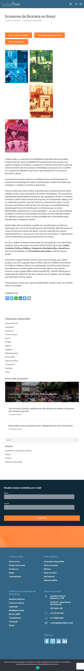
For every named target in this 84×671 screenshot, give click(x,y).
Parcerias (8, 458)
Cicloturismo (9, 331)
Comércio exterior (11, 334)
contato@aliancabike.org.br (61, 623)
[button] (81, 4)
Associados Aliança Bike (54, 562)
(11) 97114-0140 (56, 613)
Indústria (8, 346)
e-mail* (6, 503)
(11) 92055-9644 (56, 618)
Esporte (7, 338)
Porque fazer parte (17, 565)
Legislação (8, 349)
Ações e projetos (51, 565)
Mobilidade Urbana (11, 353)
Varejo (7, 372)
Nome (6, 493)
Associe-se (13, 569)
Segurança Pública (11, 361)
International (49, 577)
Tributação (8, 368)
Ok (38, 668)
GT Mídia (8, 342)
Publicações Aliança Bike (32, 20)
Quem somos (14, 562)
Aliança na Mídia (50, 580)
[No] (73, 665)
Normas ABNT (10, 357)
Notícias (7, 454)
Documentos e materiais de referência (18, 451)
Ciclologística (9, 327)
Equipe (11, 573)
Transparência (10, 364)
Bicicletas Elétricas (11, 323)
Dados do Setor (50, 573)
